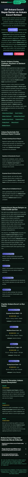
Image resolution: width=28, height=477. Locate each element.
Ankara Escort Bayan (19, 1)
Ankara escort (12, 29)
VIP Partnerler (19, 54)
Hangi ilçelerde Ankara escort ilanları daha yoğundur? (13, 444)
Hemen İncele (8, 54)
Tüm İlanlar (17, 2)
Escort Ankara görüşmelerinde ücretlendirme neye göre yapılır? (10, 454)
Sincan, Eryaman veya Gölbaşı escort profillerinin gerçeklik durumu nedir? (11, 449)
